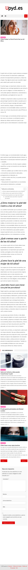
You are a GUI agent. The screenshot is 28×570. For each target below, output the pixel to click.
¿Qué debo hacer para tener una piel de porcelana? (13, 197)
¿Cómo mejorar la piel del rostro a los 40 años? (13, 191)
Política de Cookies (17, 566)
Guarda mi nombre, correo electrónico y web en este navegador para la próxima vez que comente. (14, 517)
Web (4, 507)
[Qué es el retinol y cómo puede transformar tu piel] (14, 360)
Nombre (5, 494)
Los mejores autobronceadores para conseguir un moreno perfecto (5, 461)
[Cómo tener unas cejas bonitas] (14, 434)
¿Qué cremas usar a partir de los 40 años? (12, 193)
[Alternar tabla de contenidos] (24, 189)
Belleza (3, 37)
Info (17, 568)
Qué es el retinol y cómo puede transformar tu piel (10, 373)
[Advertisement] (14, 58)
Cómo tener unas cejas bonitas (10, 445)
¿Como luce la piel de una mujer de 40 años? (13, 195)
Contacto (10, 566)
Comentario (6, 479)
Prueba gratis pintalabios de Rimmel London (12, 410)
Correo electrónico (7, 500)
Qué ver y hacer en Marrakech (24, 461)
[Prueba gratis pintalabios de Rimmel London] (14, 397)
